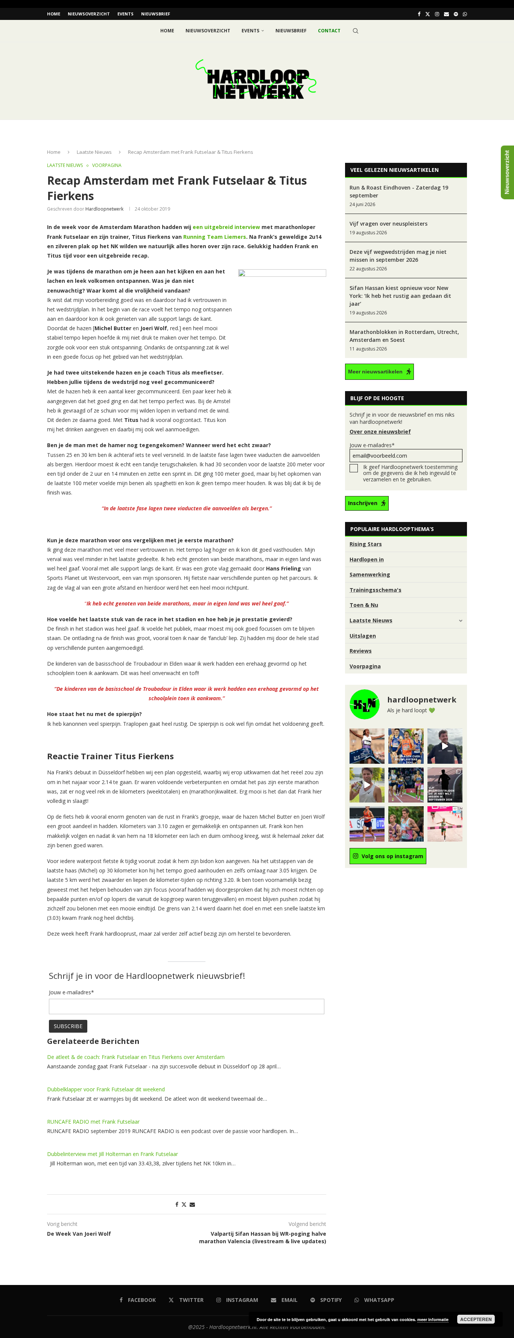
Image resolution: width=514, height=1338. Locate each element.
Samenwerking (370, 574)
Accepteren (476, 1319)
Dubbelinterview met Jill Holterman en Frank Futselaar (112, 1153)
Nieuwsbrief (155, 14)
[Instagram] (437, 14)
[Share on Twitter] (184, 1204)
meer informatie (433, 1319)
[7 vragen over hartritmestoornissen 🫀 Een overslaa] (367, 823)
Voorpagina (365, 666)
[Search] (355, 31)
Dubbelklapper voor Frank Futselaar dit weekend (106, 1089)
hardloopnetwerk (104, 209)
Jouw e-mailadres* (372, 445)
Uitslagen (363, 635)
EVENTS (125, 14)
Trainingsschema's (375, 589)
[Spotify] (456, 14)
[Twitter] (427, 14)
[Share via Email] (192, 1204)
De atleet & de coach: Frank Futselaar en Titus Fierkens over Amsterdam (136, 1056)
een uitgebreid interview (226, 227)
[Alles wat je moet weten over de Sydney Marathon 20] (367, 745)
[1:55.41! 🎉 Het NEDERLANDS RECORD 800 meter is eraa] (405, 785)
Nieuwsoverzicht (89, 14)
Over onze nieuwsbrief (380, 431)
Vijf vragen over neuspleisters (388, 223)
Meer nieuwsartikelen (375, 372)
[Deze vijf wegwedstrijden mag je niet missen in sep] (444, 785)
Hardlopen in (367, 559)
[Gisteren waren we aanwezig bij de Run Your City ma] (367, 785)
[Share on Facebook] (176, 1204)
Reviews (361, 650)
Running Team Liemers (214, 236)
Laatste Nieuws (94, 152)
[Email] (446, 14)
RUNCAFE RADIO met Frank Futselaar (93, 1121)
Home (53, 14)
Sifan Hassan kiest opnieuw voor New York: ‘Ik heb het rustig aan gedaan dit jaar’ (400, 295)
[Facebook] (419, 14)
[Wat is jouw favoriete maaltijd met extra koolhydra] (444, 745)
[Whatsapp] (465, 14)
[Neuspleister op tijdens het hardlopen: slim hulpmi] (405, 745)
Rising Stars (366, 544)
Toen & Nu (364, 604)
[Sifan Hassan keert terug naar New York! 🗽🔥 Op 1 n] (444, 823)
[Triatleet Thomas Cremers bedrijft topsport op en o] (405, 823)
